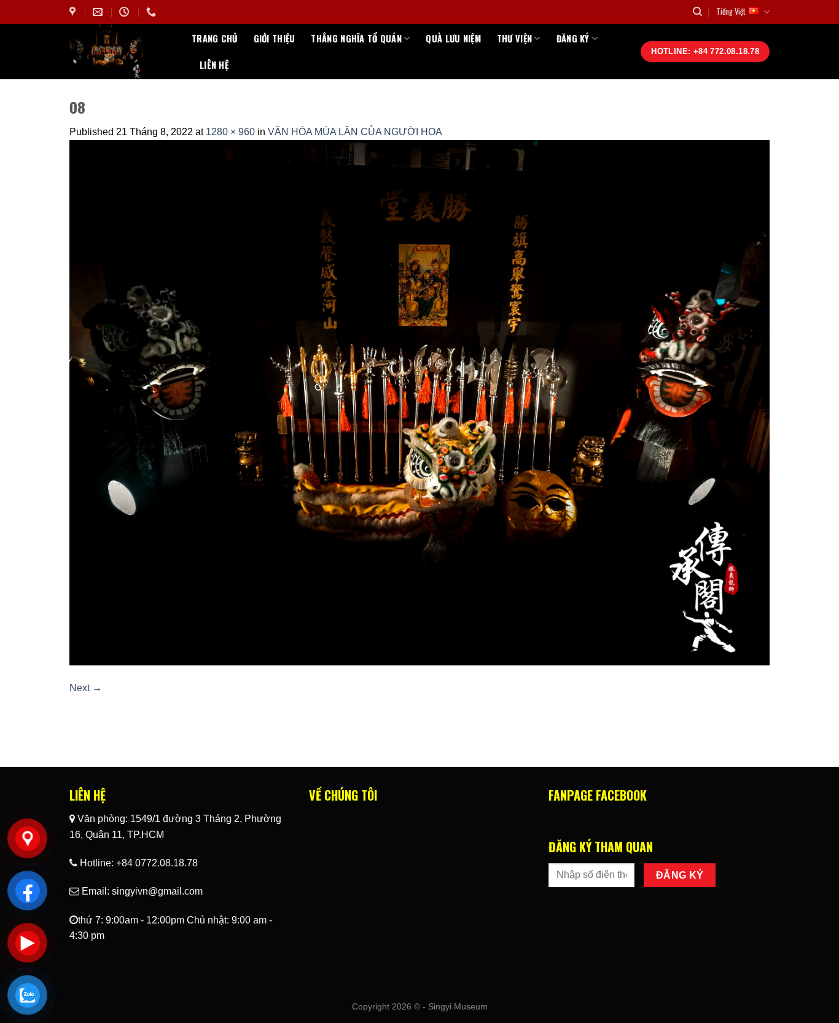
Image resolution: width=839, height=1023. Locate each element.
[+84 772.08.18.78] (152, 12)
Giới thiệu (274, 38)
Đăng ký (573, 38)
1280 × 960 (230, 132)
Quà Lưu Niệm (453, 38)
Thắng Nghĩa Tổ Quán (356, 38)
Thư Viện (514, 38)
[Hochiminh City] (74, 12)
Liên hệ (214, 64)
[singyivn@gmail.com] (99, 12)
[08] (419, 402)
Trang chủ (215, 38)
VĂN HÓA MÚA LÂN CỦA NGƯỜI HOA (355, 132)
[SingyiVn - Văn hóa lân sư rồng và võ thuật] (121, 51)
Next (85, 688)
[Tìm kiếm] (697, 11)
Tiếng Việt (731, 11)
